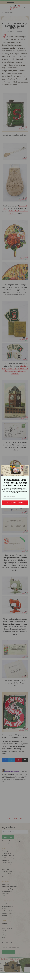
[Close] (27, 467)
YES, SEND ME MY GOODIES (15, 502)
